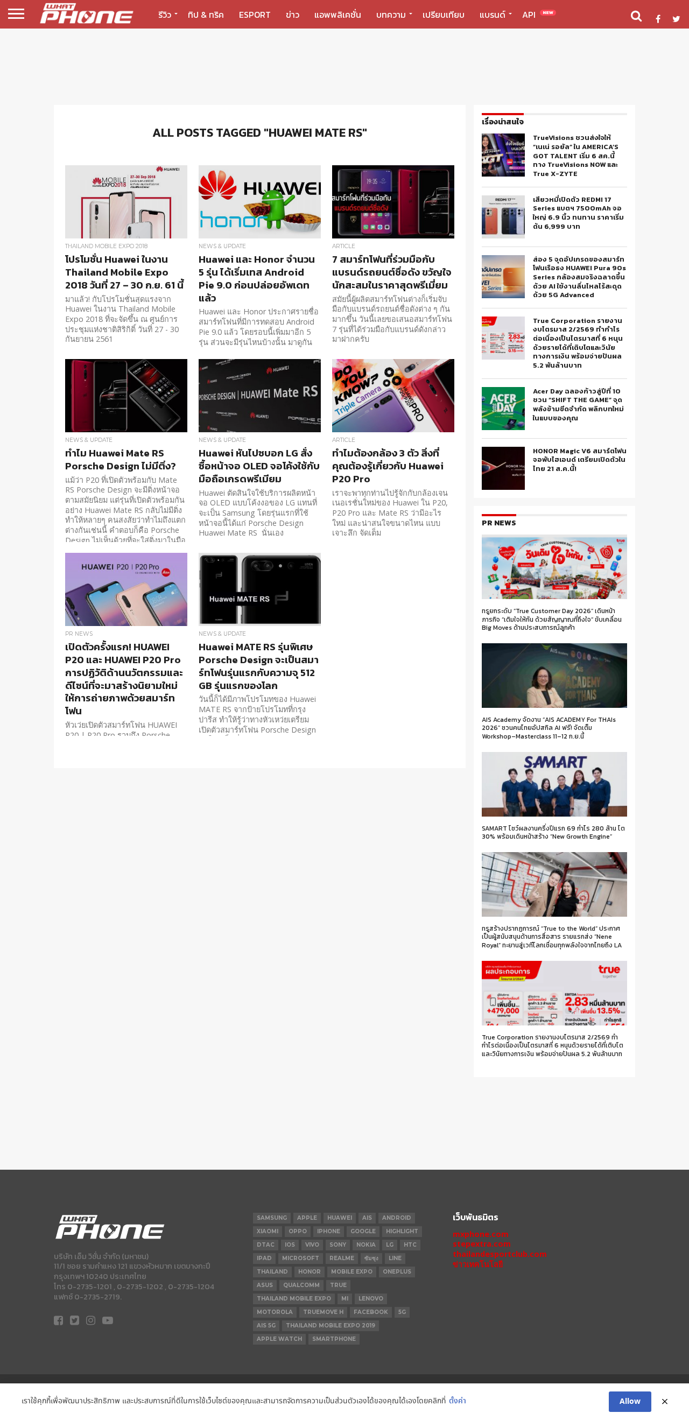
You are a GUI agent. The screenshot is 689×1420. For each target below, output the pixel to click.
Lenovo (370, 1298)
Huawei (339, 1217)
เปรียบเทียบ (444, 14)
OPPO (298, 1231)
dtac (266, 1244)
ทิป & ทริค (206, 14)
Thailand (272, 1271)
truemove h (323, 1312)
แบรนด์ (492, 14)
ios (290, 1244)
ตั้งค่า (457, 1401)
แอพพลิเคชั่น (337, 14)
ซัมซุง (371, 1258)
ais (367, 1217)
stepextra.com (482, 1244)
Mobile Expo (351, 1271)
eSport (255, 14)
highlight (402, 1231)
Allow (630, 1402)
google (363, 1231)
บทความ (391, 14)
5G (402, 1312)
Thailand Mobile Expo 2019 (330, 1325)
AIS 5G (266, 1325)
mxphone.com (481, 1234)
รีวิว (164, 14)
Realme (341, 1258)
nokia (366, 1244)
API (537, 14)
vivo (312, 1244)
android (396, 1217)
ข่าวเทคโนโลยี (478, 1264)
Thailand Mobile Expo (294, 1298)
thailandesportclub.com (500, 1254)
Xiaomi (267, 1231)
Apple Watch (279, 1338)
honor (309, 1271)
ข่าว (292, 14)
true (338, 1285)
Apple (307, 1217)
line (395, 1258)
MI (344, 1298)
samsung (272, 1217)
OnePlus (397, 1271)
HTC (410, 1244)
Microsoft (300, 1258)
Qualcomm (301, 1285)
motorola (275, 1312)
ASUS (265, 1285)
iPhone (328, 1231)
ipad (264, 1258)
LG (389, 1244)
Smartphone (334, 1338)
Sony (337, 1244)
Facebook (371, 1312)
